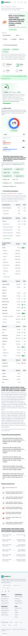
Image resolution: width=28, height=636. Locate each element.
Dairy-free (5, 51)
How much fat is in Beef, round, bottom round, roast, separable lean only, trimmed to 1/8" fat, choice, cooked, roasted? (13, 467)
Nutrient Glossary (5, 610)
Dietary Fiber (6, 210)
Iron (3, 332)
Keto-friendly (6, 49)
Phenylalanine (6, 265)
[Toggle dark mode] (22, 2)
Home (2, 6)
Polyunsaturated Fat (7, 229)
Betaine (4, 322)
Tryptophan (5, 271)
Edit (25, 76)
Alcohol (4, 373)
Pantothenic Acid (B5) (8, 316)
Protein (4, 247)
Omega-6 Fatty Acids (8, 235)
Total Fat (4, 221)
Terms (16, 617)
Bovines (14, 6)
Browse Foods (4, 600)
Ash (3, 382)
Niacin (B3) (4, 304)
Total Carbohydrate (6, 207)
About (16, 610)
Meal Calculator (18, 600)
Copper (4, 349)
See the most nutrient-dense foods (11, 101)
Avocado (16, 625)
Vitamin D (4, 290)
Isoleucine (5, 253)
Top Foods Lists (5, 603)
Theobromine (5, 379)
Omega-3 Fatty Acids (8, 232)
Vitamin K (4, 296)
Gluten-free (15, 49)
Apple (16, 622)
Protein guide (4, 612)
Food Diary (17, 598)
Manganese (5, 352)
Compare (14, 39)
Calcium (4, 329)
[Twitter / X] (5, 591)
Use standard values (5, 78)
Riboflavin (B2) (5, 301)
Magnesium (5, 335)
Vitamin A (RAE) (5, 284)
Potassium (4, 341)
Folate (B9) (4, 310)
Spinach (4, 625)
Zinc (3, 347)
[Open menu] (25, 2)
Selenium (5, 355)
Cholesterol (5, 363)
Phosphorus (5, 338)
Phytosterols (5, 366)
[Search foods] (15, 2)
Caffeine (4, 376)
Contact (16, 612)
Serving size (4, 32)
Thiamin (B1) (5, 298)
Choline (5, 319)
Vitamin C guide (4, 614)
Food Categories (5, 596)
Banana (11, 622)
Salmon (9, 625)
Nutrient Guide (4, 608)
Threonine (5, 268)
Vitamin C (4, 287)
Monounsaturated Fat (8, 227)
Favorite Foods (18, 608)
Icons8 (4, 630)
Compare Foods (18, 603)
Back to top (4, 633)
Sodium (4, 344)
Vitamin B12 (4, 313)
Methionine (5, 262)
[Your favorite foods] (18, 2)
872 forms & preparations (10, 45)
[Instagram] (9, 591)
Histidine (5, 250)
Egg (21, 622)
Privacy (16, 614)
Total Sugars (6, 213)
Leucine (5, 256)
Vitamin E (4, 293)
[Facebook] (2, 591)
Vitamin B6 (4, 307)
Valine (4, 273)
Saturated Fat (6, 224)
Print (22, 39)
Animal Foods (8, 6)
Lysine (4, 259)
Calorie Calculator (19, 596)
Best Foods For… (5, 598)
